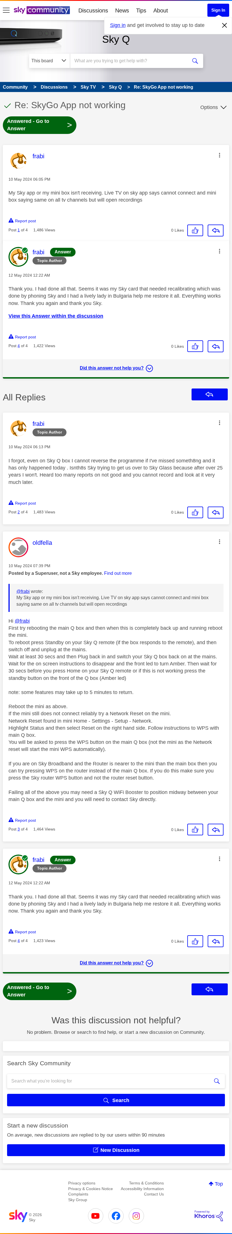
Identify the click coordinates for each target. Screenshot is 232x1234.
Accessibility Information (142, 1188)
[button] (220, 155)
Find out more (118, 573)
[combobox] (130, 61)
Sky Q (116, 39)
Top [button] (219, 1184)
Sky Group (77, 1199)
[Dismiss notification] (224, 25)
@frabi (23, 591)
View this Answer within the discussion (55, 316)
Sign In (218, 10)
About (160, 10)
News (122, 10)
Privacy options (81, 1183)
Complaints (78, 1194)
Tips (141, 10)
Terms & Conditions (146, 1183)
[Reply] (216, 230)
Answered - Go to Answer (39, 124)
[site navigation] (6, 10)
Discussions (93, 10)
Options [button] (209, 107)
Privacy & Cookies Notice (90, 1188)
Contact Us (154, 1194)
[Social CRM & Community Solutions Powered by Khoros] (209, 1215)
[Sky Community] (42, 10)
